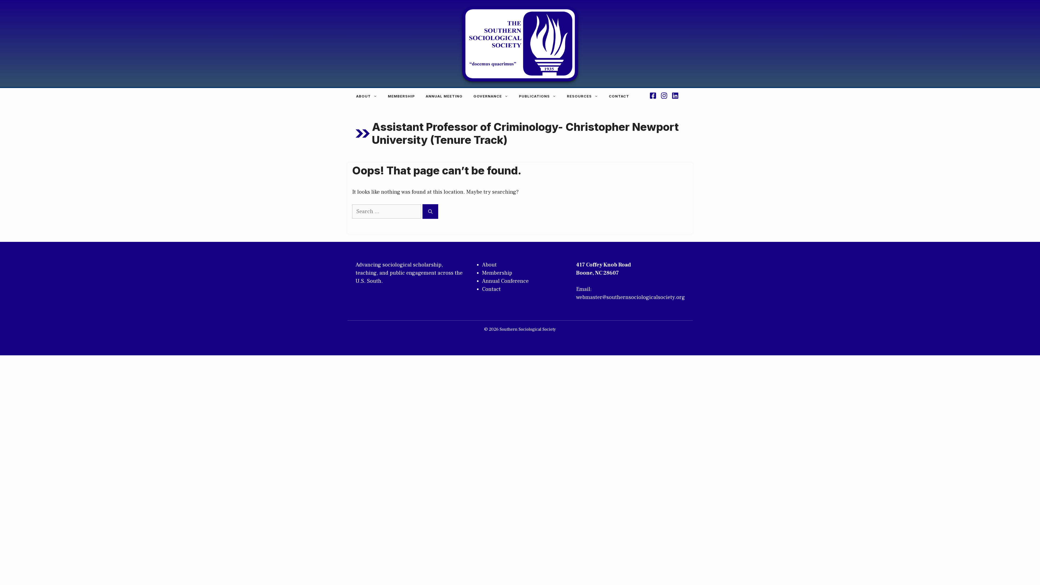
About (363, 96)
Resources (579, 96)
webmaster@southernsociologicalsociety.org (630, 297)
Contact (619, 96)
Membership (401, 96)
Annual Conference (505, 281)
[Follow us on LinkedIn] (675, 96)
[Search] (430, 211)
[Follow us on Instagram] (664, 96)
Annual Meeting (444, 96)
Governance (487, 96)
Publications (534, 96)
